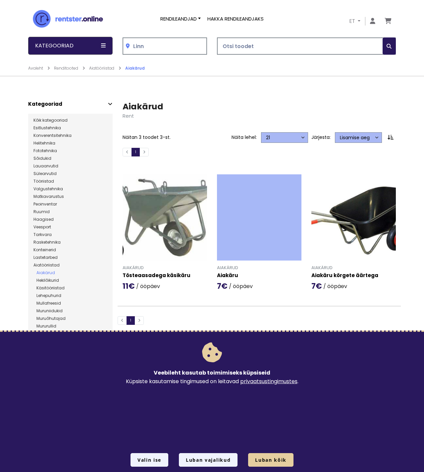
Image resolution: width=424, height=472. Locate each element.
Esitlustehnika (47, 128)
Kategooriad (45, 104)
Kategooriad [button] (54, 45)
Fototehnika (45, 150)
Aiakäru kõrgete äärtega (344, 275)
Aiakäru (227, 275)
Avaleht (36, 68)
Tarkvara (42, 234)
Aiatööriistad (102, 68)
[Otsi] (389, 46)
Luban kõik (271, 460)
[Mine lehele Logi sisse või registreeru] (372, 21)
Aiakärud (135, 68)
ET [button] (352, 21)
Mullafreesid (47, 303)
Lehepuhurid (47, 295)
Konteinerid (44, 250)
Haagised (43, 219)
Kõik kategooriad (50, 120)
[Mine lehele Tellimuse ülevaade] (388, 21)
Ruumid (41, 211)
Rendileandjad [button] (178, 18)
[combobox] (165, 46)
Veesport (42, 227)
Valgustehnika (48, 189)
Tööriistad (43, 181)
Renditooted (66, 68)
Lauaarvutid (45, 166)
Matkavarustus (48, 196)
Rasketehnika (47, 242)
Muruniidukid (48, 311)
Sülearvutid (45, 173)
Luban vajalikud (208, 460)
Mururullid (44, 326)
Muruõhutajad (49, 318)
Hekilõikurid (46, 280)
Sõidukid (42, 158)
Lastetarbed (45, 257)
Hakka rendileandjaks (235, 18)
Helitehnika (44, 143)
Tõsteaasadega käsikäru (156, 275)
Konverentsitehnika (52, 135)
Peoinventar (45, 204)
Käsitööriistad (49, 288)
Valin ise (149, 460)
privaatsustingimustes (268, 381)
